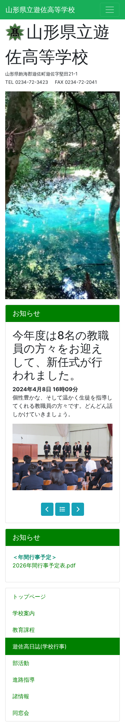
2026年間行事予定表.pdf (44, 565)
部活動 (20, 662)
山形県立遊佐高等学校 (40, 10)
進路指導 (23, 679)
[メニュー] (109, 10)
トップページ (29, 596)
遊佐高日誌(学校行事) (39, 646)
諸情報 (20, 696)
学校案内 (23, 613)
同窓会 (20, 712)
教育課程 (23, 629)
